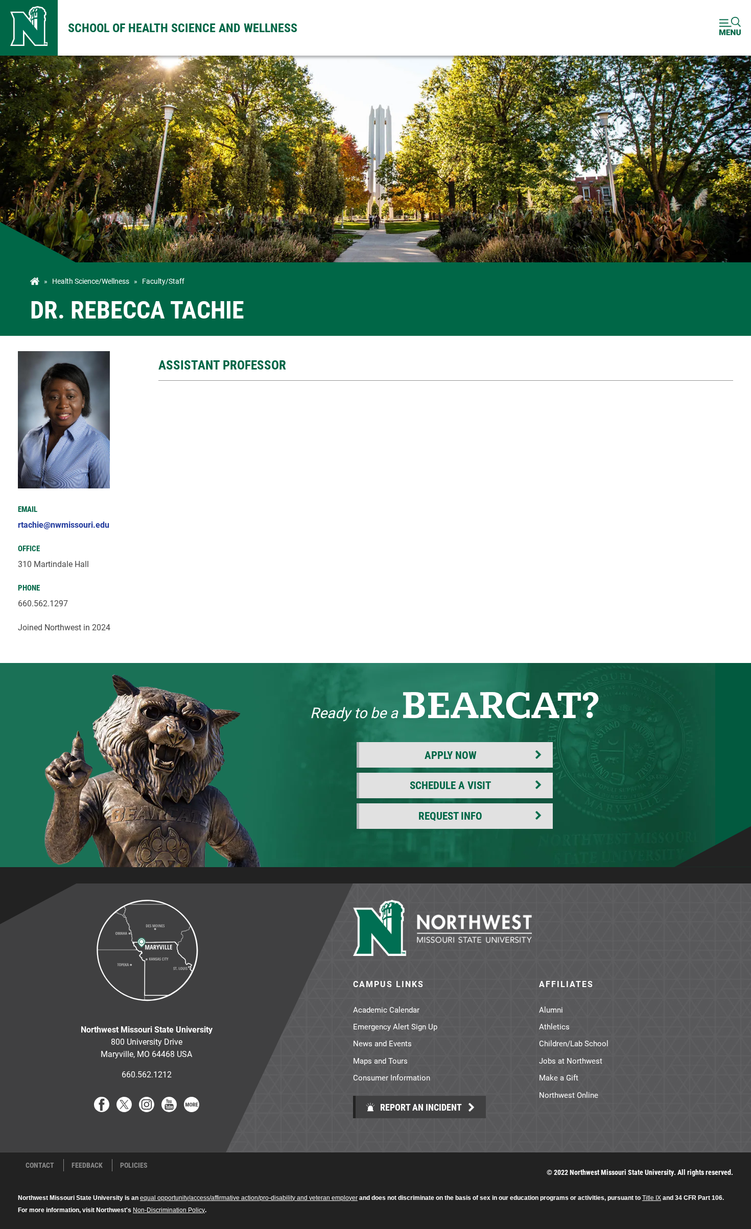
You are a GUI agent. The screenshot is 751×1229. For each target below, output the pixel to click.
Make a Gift (558, 1077)
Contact (40, 1165)
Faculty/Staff (163, 281)
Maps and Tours (380, 1060)
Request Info (450, 815)
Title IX (651, 1197)
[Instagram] (146, 1108)
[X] (124, 1108)
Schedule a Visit (450, 785)
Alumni (551, 1009)
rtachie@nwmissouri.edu (63, 524)
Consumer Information (391, 1077)
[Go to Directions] (146, 1008)
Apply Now (451, 755)
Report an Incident (420, 1107)
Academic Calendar (386, 1009)
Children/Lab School (573, 1043)
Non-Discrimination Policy (169, 1210)
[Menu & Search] (730, 28)
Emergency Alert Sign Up (395, 1026)
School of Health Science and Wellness (182, 27)
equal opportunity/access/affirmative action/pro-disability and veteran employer (249, 1197)
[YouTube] (169, 1108)
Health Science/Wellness (90, 281)
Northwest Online (568, 1095)
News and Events (382, 1043)
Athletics (554, 1026)
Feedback (87, 1165)
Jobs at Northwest (570, 1060)
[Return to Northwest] (29, 28)
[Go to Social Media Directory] (191, 1108)
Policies (134, 1165)
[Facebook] (101, 1108)
